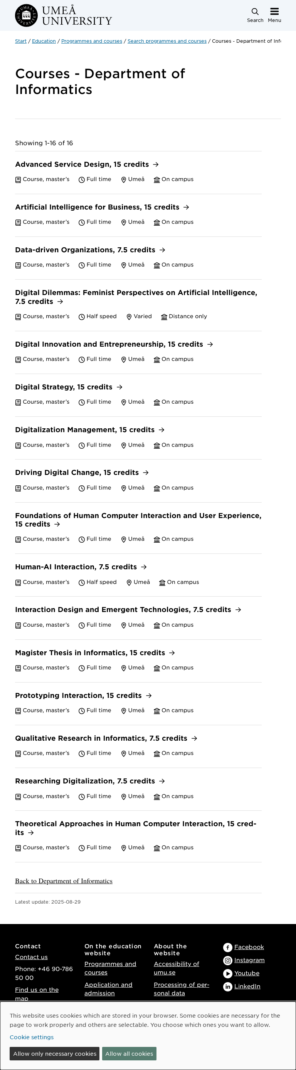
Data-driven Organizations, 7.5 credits (86, 250)
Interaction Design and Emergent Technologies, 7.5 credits (124, 610)
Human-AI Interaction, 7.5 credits (77, 567)
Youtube (246, 972)
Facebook (249, 946)
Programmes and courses (91, 41)
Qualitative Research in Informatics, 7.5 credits (102, 739)
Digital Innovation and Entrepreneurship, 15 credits (110, 344)
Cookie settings (32, 1036)
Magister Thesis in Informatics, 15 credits (91, 653)
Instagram (249, 959)
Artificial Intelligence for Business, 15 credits (98, 207)
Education (44, 41)
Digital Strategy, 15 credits (65, 387)
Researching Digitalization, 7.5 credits (86, 781)
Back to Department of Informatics (64, 880)
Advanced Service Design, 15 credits (83, 165)
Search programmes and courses (167, 41)
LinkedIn (247, 985)
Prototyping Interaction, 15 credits (79, 696)
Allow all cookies (129, 1053)
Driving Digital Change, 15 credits (78, 473)
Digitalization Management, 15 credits (86, 430)
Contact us (31, 956)
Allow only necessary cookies (54, 1053)
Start (21, 41)
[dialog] (148, 1035)
